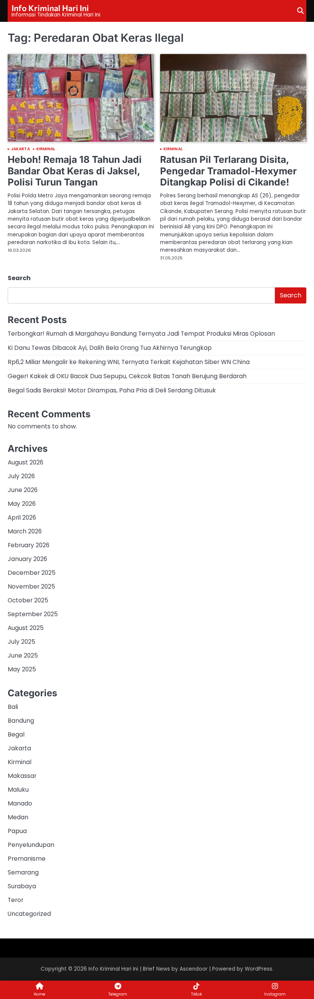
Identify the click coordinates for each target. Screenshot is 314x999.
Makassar (22, 776)
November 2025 (31, 586)
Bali (13, 707)
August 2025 (26, 628)
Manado (20, 803)
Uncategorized (29, 914)
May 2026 (22, 504)
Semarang (23, 872)
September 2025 (33, 614)
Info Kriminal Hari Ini (50, 8)
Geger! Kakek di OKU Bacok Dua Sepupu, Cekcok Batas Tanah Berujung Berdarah (127, 376)
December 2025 (32, 573)
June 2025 (23, 655)
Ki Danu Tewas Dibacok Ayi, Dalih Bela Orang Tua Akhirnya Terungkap (110, 348)
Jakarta (20, 149)
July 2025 (21, 642)
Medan (18, 817)
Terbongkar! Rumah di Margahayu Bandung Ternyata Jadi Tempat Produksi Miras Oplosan (141, 334)
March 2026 (25, 531)
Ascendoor (194, 969)
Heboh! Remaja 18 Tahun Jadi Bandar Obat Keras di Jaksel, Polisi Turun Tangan (75, 171)
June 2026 (23, 490)
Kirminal (46, 149)
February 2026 (28, 545)
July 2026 (21, 476)
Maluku (18, 790)
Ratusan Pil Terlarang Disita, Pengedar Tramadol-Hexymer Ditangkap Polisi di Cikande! (228, 171)
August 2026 (25, 462)
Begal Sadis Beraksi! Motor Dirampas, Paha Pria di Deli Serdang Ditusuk (112, 390)
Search (19, 278)
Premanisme (27, 859)
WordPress (258, 969)
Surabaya (22, 886)
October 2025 (28, 600)
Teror (15, 900)
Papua (17, 831)
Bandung (21, 721)
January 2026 (27, 559)
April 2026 (22, 517)
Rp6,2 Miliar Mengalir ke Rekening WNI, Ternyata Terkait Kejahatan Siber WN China (129, 362)
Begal (16, 734)
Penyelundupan (31, 845)
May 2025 (22, 669)
